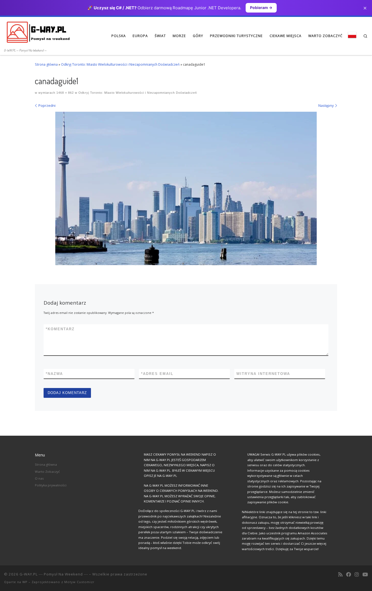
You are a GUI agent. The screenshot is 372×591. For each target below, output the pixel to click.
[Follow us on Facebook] (348, 575)
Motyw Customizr (79, 582)
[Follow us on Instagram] (357, 575)
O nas (39, 478)
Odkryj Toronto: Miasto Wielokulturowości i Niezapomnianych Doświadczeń (120, 64)
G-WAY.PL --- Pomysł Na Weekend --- (54, 574)
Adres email (157, 374)
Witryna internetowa (263, 374)
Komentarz (60, 329)
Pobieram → (261, 7)
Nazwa (54, 374)
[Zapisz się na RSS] (340, 575)
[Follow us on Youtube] (365, 575)
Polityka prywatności (50, 485)
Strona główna (46, 64)
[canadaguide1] (186, 188)
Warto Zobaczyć (47, 471)
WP (25, 582)
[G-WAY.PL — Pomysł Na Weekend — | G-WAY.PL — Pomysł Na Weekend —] (38, 31)
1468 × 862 (64, 92)
